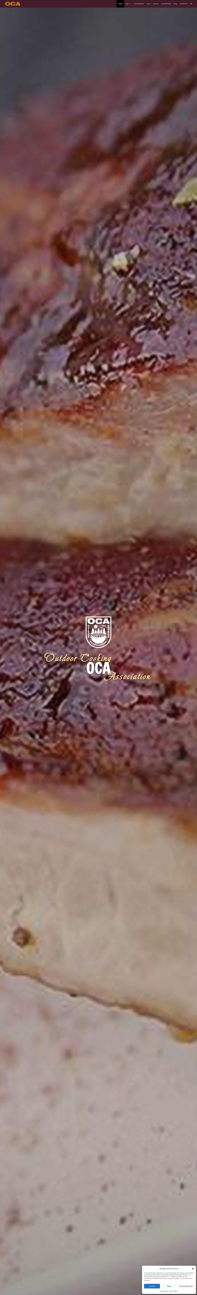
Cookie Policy (163, 1291)
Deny (169, 1286)
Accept (152, 1286)
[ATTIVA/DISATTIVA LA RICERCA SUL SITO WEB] (191, 4)
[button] (193, 1269)
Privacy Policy (173, 1291)
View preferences (186, 1286)
